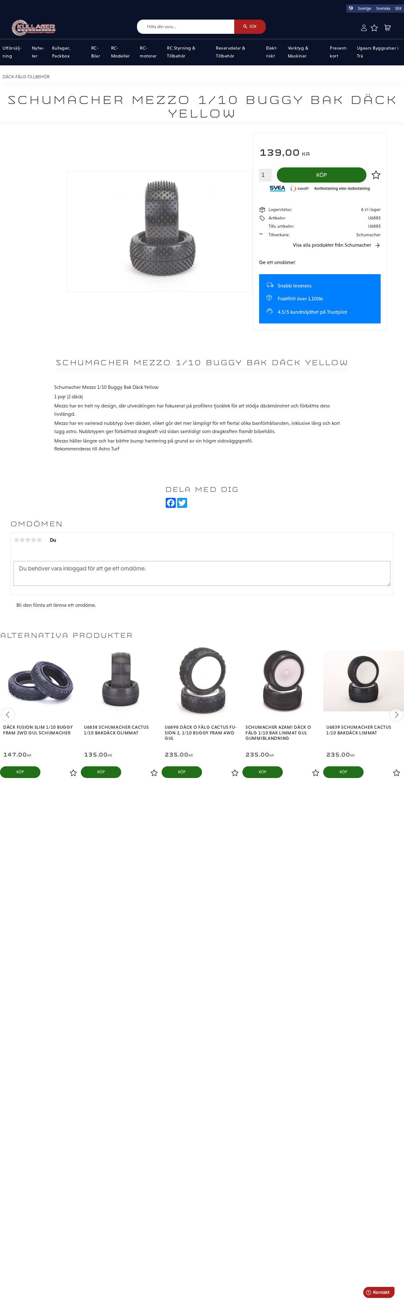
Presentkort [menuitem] (339, 52)
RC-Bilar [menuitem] (95, 52)
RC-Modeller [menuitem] (120, 52)
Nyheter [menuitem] (38, 52)
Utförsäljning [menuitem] (12, 52)
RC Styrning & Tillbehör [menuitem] (181, 52)
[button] (374, 28)
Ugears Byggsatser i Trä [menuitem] (378, 52)
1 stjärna (16, 540)
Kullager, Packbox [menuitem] (61, 52)
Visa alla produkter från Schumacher (332, 245)
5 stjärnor (39, 540)
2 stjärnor (22, 540)
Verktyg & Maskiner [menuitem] (298, 52)
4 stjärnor (33, 540)
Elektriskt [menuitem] (272, 52)
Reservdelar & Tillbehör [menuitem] (231, 52)
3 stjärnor (28, 540)
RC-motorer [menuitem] (148, 52)
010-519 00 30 (26, 4)
